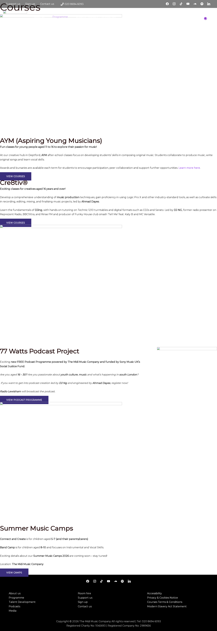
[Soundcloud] (194, 3)
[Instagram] (174, 3)
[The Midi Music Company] (15, 22)
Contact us (47, 3)
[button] (213, 22)
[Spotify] (201, 3)
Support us (13, 3)
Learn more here (189, 167)
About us (38, 16)
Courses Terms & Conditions (164, 601)
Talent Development (134, 16)
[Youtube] (188, 3)
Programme (60, 16)
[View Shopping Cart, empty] (205, 22)
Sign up (30, 3)
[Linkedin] (208, 3)
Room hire (84, 593)
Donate (56, 27)
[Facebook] (167, 3)
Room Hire (39, 27)
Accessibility (154, 593)
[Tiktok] (181, 3)
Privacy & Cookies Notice (162, 597)
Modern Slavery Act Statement (167, 606)
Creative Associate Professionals (96, 16)
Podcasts (161, 16)
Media (179, 16)
